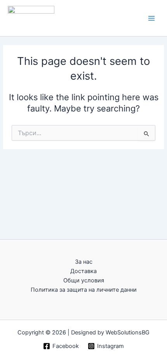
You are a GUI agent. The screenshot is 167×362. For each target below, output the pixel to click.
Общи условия (83, 280)
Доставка (83, 271)
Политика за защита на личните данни (84, 289)
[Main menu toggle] (151, 18)
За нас (83, 261)
